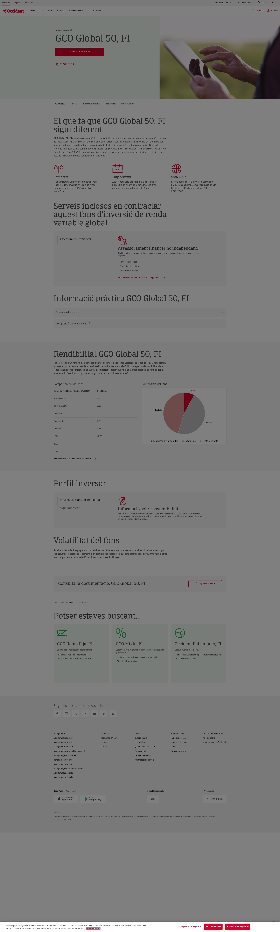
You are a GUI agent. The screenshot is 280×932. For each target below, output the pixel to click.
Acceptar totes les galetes (238, 926)
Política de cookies (93, 928)
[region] (140, 927)
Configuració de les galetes (190, 926)
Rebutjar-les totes (213, 926)
